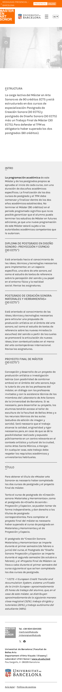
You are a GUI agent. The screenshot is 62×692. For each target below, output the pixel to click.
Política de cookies (26, 687)
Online (51, 3)
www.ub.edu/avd (41, 659)
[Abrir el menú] (46, 16)
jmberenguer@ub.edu (30, 635)
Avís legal (10, 687)
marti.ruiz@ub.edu (28, 632)
